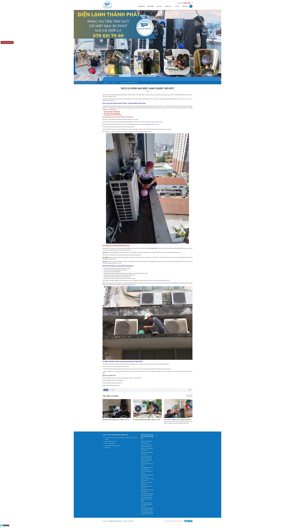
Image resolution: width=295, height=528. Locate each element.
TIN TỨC (177, 6)
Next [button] (190, 395)
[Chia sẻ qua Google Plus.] (112, 389)
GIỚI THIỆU (151, 6)
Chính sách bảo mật (178, 521)
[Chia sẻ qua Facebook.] (105, 390)
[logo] (108, 5)
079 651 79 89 (134, 119)
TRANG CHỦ (141, 6)
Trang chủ (105, 82)
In (191, 389)
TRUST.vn (131, 521)
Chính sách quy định (169, 521)
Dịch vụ (114, 82)
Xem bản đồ (107, 447)
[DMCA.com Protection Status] (4, 525)
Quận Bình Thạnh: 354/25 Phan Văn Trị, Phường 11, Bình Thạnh (146, 504)
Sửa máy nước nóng (170, 419)
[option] (147, 47)
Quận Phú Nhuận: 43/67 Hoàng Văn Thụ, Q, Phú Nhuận (146, 499)
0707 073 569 (120, 380)
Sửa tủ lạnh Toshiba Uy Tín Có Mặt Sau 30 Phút (116, 419)
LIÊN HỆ (184, 6)
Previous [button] (187, 395)
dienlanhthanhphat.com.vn (113, 385)
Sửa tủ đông (137, 419)
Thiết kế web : (125, 521)
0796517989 (186, 3)
